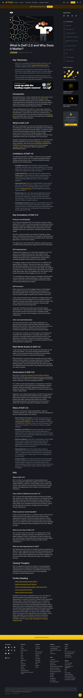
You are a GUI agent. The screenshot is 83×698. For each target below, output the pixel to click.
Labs (51, 651)
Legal (22, 655)
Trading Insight (68, 655)
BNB (66, 650)
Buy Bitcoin (52, 673)
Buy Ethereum (53, 680)
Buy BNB (52, 674)
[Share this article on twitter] (64, 16)
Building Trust (23, 660)
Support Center (68, 664)
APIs (66, 671)
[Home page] (9, 2)
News (22, 651)
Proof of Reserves (68, 656)
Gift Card (37, 656)
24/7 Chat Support (68, 663)
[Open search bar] (64, 2)
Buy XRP (52, 676)
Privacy (22, 658)
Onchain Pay (52, 653)
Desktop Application (25, 670)
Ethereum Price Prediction (55, 669)
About (22, 646)
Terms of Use (14, 691)
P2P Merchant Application (55, 646)
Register (73, 2)
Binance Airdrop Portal (69, 676)
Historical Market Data (69, 653)
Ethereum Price (53, 664)
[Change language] (77, 2)
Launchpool (37, 658)
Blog (22, 662)
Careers (22, 648)
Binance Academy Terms (27, 691)
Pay (36, 650)
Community (23, 663)
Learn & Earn (52, 659)
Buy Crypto (37, 648)
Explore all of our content (40, 637)
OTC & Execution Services (70, 651)
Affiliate (66, 646)
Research (37, 665)
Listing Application (53, 648)
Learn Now (50, 6)
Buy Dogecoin (53, 678)
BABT (36, 663)
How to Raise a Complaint (70, 679)
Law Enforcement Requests (70, 677)
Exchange (37, 646)
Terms (22, 656)
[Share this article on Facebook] (68, 16)
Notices (22, 667)
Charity (36, 667)
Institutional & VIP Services (55, 650)
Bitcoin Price (52, 663)
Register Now (71, 124)
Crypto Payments (38, 651)
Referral (66, 648)
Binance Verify (67, 672)
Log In (67, 2)
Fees (66, 669)
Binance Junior (38, 653)
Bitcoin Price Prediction (54, 668)
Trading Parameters (69, 674)
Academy (37, 655)
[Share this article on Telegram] (72, 16)
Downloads (23, 668)
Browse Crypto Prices (54, 661)
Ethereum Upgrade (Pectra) (55, 671)
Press (22, 653)
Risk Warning (23, 665)
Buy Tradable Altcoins (54, 681)
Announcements (24, 650)
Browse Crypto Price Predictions (56, 666)
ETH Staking (37, 662)
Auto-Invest (37, 660)
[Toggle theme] (80, 2)
